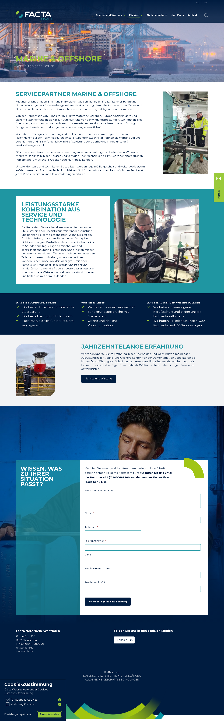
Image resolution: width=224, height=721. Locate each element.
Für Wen (33, 47)
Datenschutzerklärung (18, 693)
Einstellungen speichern (17, 714)
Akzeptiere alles (49, 714)
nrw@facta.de (24, 647)
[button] (98, 378)
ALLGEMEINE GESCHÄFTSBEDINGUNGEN (112, 679)
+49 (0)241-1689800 (116, 477)
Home (19, 47)
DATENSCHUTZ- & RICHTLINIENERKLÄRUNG (112, 675)
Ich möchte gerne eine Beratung (108, 601)
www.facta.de (24, 651)
